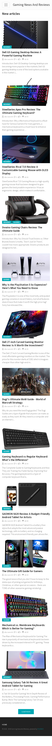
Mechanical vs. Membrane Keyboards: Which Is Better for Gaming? (23, 626)
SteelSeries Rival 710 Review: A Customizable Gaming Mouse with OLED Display (25, 170)
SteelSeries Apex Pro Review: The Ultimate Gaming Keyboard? (21, 111)
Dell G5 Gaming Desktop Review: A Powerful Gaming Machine (21, 54)
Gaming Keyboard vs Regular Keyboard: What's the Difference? (25, 458)
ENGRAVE (40, 729)
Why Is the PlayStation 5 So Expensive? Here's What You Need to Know (24, 286)
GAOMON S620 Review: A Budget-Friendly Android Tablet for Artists (26, 515)
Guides (16, 222)
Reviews (6, 47)
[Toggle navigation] (6, 5)
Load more (26, 711)
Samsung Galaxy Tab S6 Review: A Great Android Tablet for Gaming (25, 684)
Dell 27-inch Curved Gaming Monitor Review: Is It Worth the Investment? (23, 343)
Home (4, 724)
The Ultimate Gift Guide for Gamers (22, 571)
